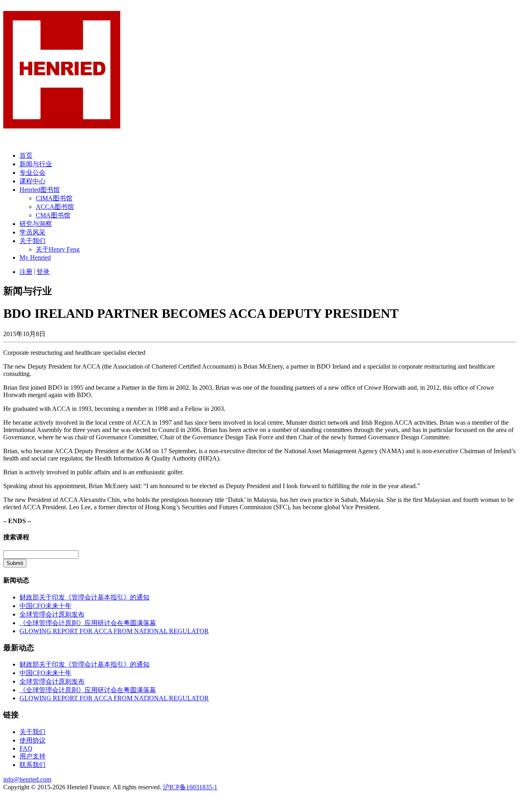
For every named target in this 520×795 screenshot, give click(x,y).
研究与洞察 (36, 223)
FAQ (26, 748)
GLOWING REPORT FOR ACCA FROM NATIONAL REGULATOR (114, 631)
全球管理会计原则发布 (52, 614)
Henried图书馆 (40, 189)
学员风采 (33, 232)
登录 (43, 271)
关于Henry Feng (58, 249)
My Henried (35, 257)
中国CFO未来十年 (46, 605)
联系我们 (33, 764)
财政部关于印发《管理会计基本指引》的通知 (85, 597)
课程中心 (33, 181)
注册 (26, 271)
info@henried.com (27, 779)
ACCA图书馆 (55, 206)
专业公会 (33, 172)
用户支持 (33, 756)
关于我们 (33, 240)
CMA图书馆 (53, 215)
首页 (26, 155)
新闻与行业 (36, 164)
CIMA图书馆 (54, 198)
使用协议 (33, 740)
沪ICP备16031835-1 (190, 787)
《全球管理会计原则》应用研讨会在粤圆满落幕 (88, 622)
